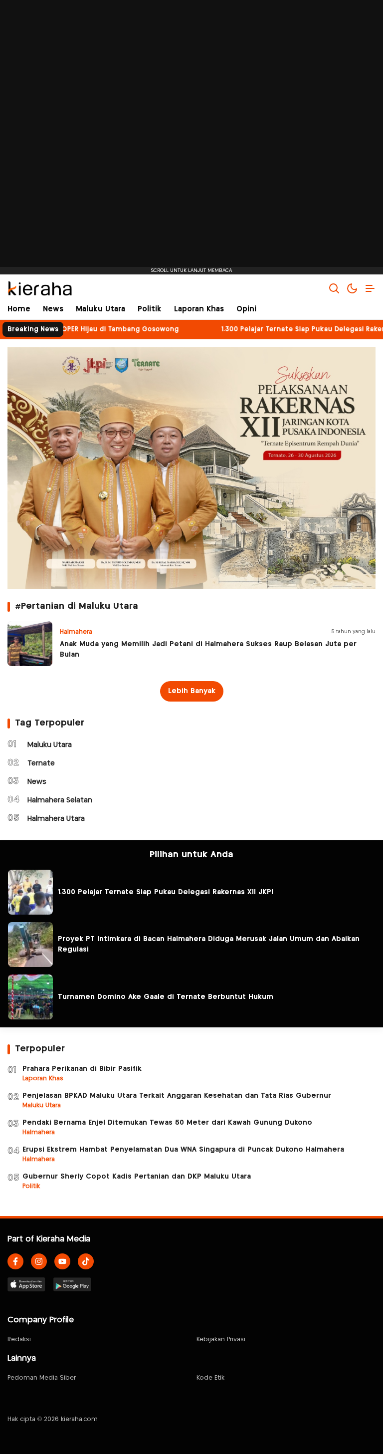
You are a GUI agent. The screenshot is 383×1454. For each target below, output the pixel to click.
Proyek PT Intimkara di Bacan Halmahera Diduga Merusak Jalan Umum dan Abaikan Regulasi (209, 944)
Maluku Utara (49, 744)
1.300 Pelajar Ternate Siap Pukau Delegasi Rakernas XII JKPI (165, 892)
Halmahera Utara (56, 818)
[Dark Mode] (352, 288)
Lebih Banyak (191, 691)
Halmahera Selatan (59, 800)
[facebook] (15, 1261)
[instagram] (39, 1261)
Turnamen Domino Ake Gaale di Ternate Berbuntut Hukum (165, 996)
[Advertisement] (191, 137)
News (36, 781)
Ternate (41, 763)
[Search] (334, 288)
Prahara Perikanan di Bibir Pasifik (82, 1068)
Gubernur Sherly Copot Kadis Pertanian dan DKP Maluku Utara (136, 1176)
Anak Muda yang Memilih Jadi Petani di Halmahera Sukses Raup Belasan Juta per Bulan (208, 649)
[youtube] (62, 1261)
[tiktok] (86, 1261)
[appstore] (26, 1284)
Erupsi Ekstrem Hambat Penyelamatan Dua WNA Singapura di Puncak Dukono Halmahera (183, 1149)
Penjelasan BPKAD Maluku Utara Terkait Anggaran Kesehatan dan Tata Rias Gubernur (176, 1095)
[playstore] (72, 1284)
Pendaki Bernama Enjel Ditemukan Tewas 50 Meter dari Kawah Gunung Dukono (167, 1122)
